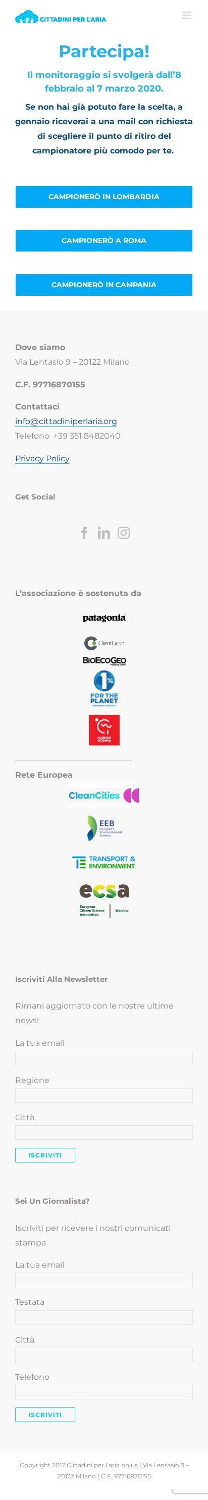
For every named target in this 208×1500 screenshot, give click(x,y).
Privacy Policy (42, 458)
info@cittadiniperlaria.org (66, 421)
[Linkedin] (104, 533)
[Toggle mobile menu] (187, 15)
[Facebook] (84, 533)
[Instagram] (124, 533)
